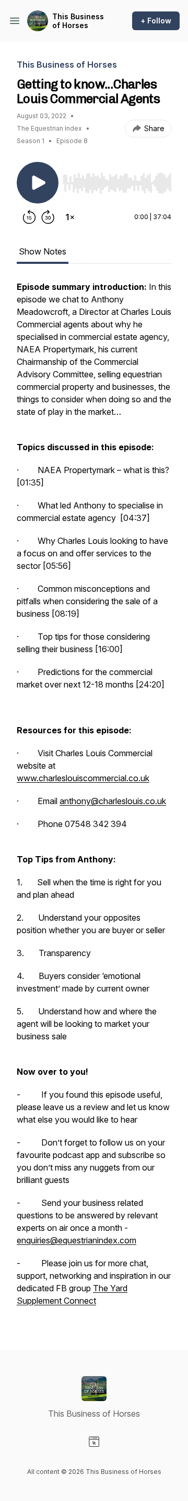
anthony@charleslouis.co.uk (113, 801)
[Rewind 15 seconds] (29, 217)
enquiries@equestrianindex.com (76, 1240)
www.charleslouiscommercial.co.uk (83, 778)
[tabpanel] (94, 799)
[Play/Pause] (37, 182)
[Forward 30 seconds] (48, 217)
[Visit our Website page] (94, 1441)
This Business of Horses (78, 21)
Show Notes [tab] (42, 251)
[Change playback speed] (70, 217)
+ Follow (155, 20)
